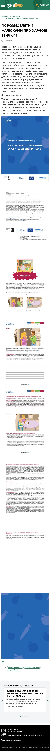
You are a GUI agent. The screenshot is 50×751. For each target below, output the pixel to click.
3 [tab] (24, 717)
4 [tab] (26, 717)
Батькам (16, 16)
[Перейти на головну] (14, 5)
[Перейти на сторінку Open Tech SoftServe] (11, 740)
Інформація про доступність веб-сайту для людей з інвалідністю (25, 747)
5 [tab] (28, 717)
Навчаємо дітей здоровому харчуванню (22, 19)
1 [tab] (20, 717)
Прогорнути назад (2, 701)
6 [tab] (30, 717)
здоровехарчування (32, 667)
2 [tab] (22, 717)
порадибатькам (14, 670)
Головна (4, 16)
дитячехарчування (15, 667)
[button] (3, 5)
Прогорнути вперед (48, 701)
